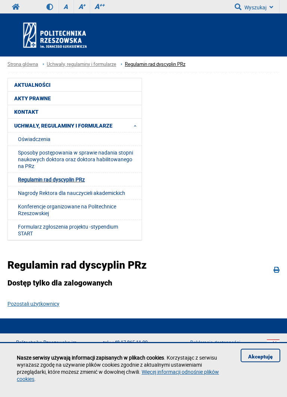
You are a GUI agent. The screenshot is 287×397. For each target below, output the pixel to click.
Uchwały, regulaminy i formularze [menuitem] (63, 126)
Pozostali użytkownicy (33, 303)
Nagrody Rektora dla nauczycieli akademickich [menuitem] (71, 192)
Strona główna (22, 64)
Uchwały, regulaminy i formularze (81, 64)
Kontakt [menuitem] (26, 112)
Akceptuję (260, 357)
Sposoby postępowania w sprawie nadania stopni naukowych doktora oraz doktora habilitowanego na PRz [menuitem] (75, 159)
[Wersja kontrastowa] (52, 6)
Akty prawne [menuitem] (32, 98)
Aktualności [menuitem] (32, 85)
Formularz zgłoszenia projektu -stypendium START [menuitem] (68, 230)
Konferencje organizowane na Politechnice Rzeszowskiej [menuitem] (67, 210)
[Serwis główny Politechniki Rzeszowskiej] (15, 6)
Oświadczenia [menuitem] (34, 139)
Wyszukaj (255, 7)
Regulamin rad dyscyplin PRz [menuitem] (51, 179)
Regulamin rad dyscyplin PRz (155, 64)
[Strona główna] (74, 34)
